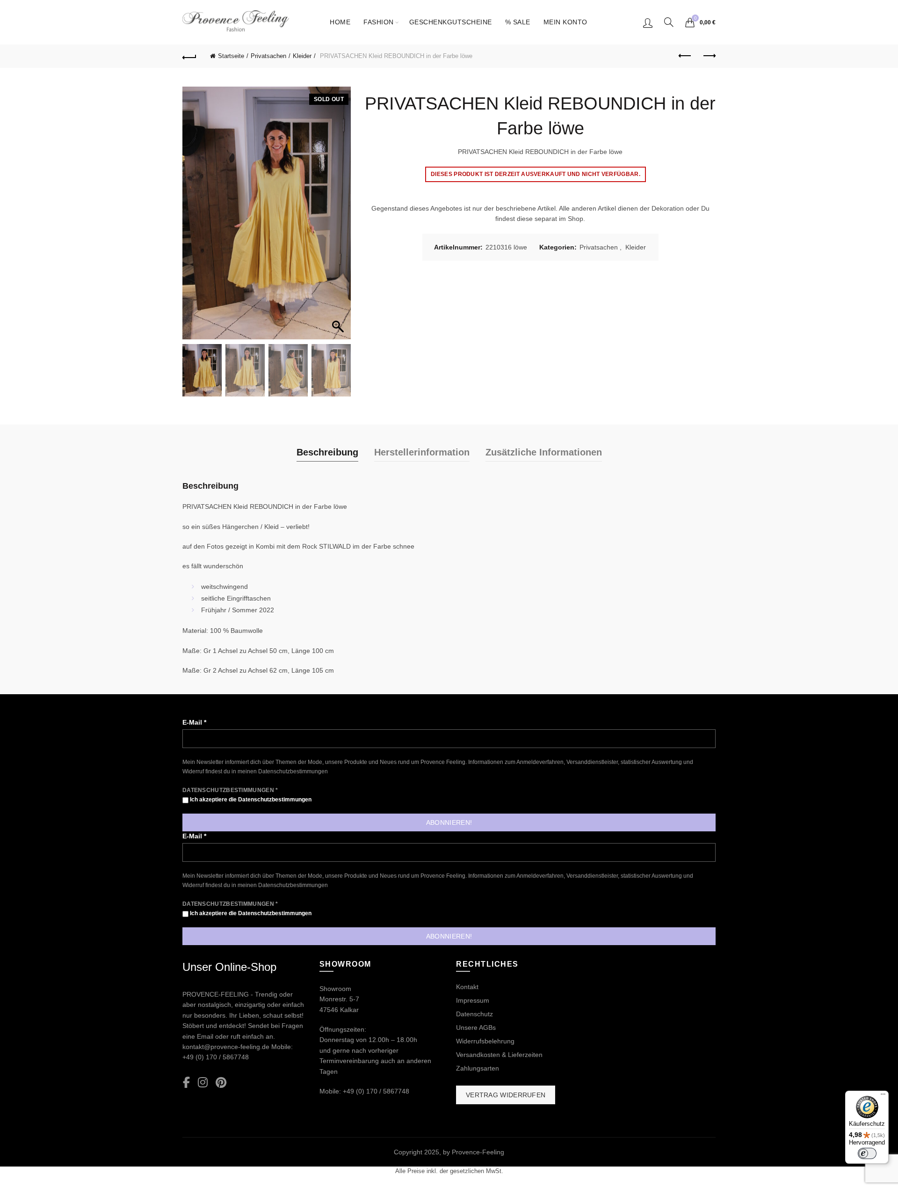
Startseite (231, 55)
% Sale (517, 22)
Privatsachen (268, 55)
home (340, 22)
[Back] (189, 56)
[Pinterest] (221, 1083)
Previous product (685, 56)
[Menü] (883, 1096)
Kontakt (467, 987)
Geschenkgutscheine (450, 22)
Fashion (378, 22)
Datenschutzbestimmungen (293, 771)
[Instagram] (202, 1083)
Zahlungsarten (477, 1068)
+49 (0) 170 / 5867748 (215, 1057)
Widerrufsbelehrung (485, 1041)
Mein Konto (565, 22)
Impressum (472, 1000)
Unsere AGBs (476, 1027)
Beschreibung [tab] (327, 452)
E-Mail (194, 722)
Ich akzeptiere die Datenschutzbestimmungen (249, 799)
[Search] (668, 22)
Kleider (302, 55)
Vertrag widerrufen (505, 1095)
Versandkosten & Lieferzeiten (499, 1054)
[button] (339, 217)
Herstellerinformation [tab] (422, 452)
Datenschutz (474, 1014)
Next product (708, 56)
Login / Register (648, 22)
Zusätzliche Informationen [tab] (543, 452)
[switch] (867, 1153)
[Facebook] (186, 1083)
